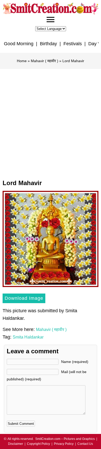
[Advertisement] (50, 122)
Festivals (72, 43)
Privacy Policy (64, 444)
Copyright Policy (38, 444)
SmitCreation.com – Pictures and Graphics (65, 439)
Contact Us (85, 444)
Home (22, 61)
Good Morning (18, 43)
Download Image (24, 298)
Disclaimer (15, 444)
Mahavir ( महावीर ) (44, 61)
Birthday (48, 43)
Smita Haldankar (28, 337)
